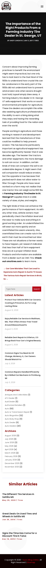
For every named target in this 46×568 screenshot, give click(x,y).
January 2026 (11, 459)
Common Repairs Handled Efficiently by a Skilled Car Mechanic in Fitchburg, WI (23, 375)
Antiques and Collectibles (16, 394)
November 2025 (12, 467)
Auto (7, 408)
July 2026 (9, 439)
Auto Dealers (10, 426)
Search (37, 289)
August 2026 (10, 435)
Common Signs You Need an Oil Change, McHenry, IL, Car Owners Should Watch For (20, 356)
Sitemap (31, 562)
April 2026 (9, 449)
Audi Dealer (10, 401)
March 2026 (10, 453)
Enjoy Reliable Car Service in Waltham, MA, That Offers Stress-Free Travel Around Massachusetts (22, 321)
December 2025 (12, 463)
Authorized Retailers (13, 405)
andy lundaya (16, 40)
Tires (36, 40)
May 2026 (9, 446)
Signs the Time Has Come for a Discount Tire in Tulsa (19, 534)
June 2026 (9, 442)
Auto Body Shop (12, 419)
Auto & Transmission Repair (17, 412)
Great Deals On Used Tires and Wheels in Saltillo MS (19, 515)
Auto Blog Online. (31, 559)
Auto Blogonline (12, 415)
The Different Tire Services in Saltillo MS (18, 495)
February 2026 (11, 456)
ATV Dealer (10, 398)
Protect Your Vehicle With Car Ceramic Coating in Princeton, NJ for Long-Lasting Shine (23, 302)
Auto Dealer (10, 422)
